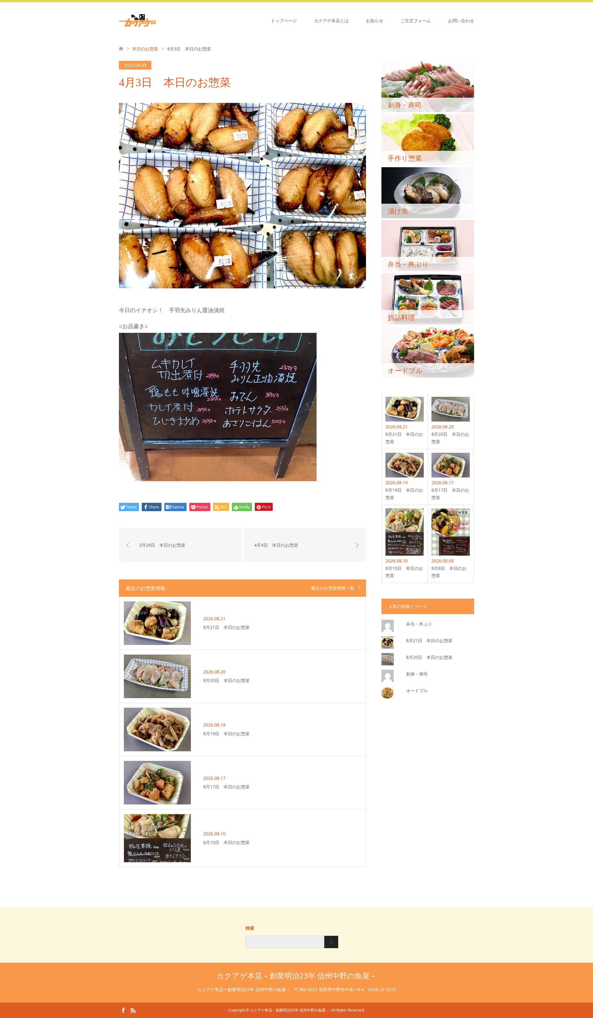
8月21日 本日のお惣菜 (429, 640)
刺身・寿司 (417, 674)
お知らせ (374, 20)
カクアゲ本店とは (331, 20)
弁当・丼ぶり (419, 624)
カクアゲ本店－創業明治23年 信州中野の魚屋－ (297, 975)
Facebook (123, 1010)
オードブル (417, 691)
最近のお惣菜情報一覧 (332, 588)
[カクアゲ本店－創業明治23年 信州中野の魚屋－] (156, 20)
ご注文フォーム (416, 20)
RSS (133, 1010)
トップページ (284, 20)
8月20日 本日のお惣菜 (429, 657)
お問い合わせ (461, 20)
